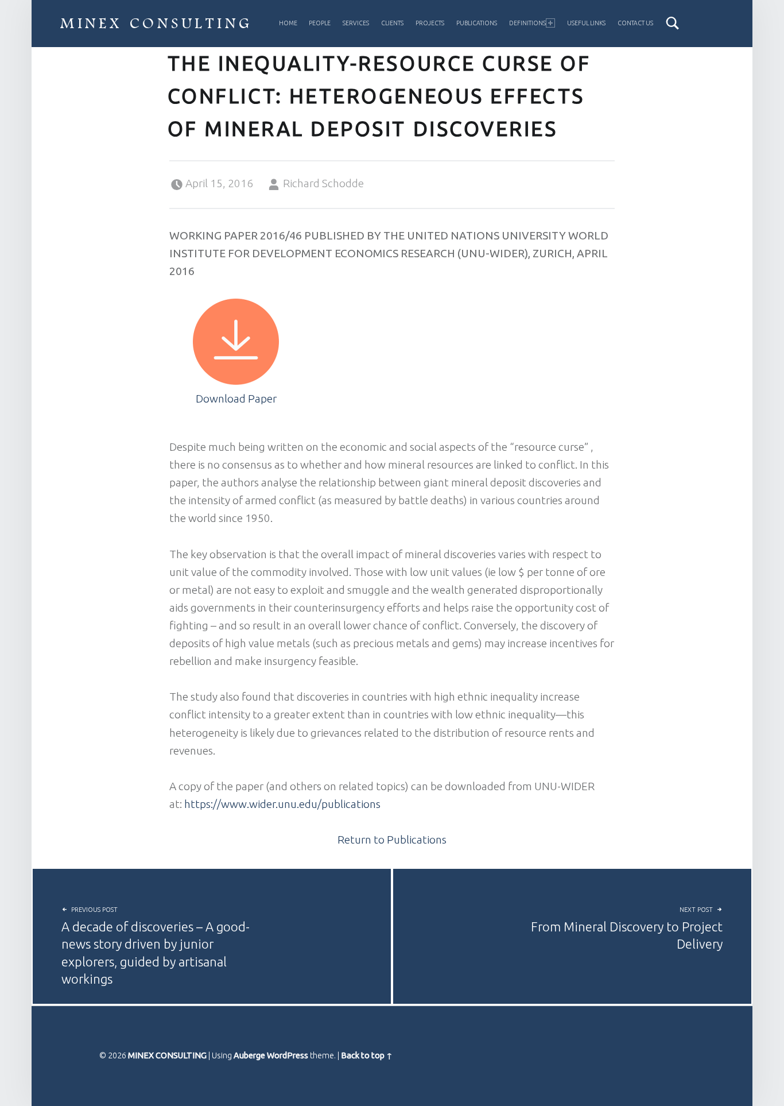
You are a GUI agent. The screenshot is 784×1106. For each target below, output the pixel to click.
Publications (476, 23)
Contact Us (635, 23)
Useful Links (586, 23)
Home (288, 23)
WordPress (287, 1055)
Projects (430, 23)
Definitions (527, 23)
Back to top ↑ (367, 1055)
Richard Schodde (323, 183)
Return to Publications (392, 839)
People (320, 23)
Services (356, 23)
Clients (392, 23)
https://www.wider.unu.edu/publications (282, 804)
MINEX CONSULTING (156, 24)
